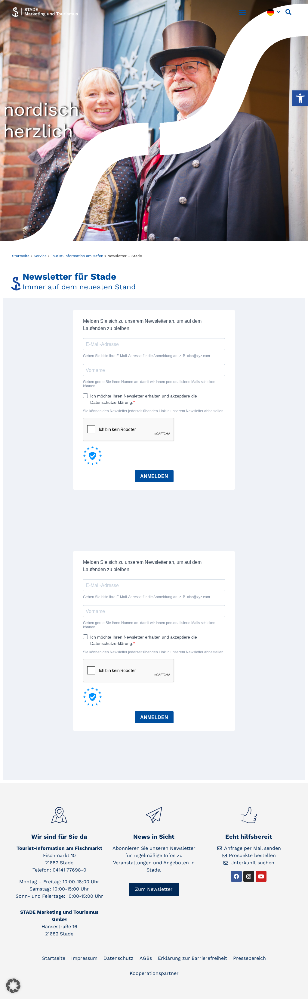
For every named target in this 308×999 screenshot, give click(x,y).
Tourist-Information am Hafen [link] (77, 256)
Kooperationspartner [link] (154, 973)
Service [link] (40, 256)
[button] (242, 12)
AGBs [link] (146, 958)
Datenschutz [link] (118, 958)
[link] (300, 98)
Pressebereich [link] (249, 958)
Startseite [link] (20, 256)
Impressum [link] (84, 958)
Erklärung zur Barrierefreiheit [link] (192, 958)
